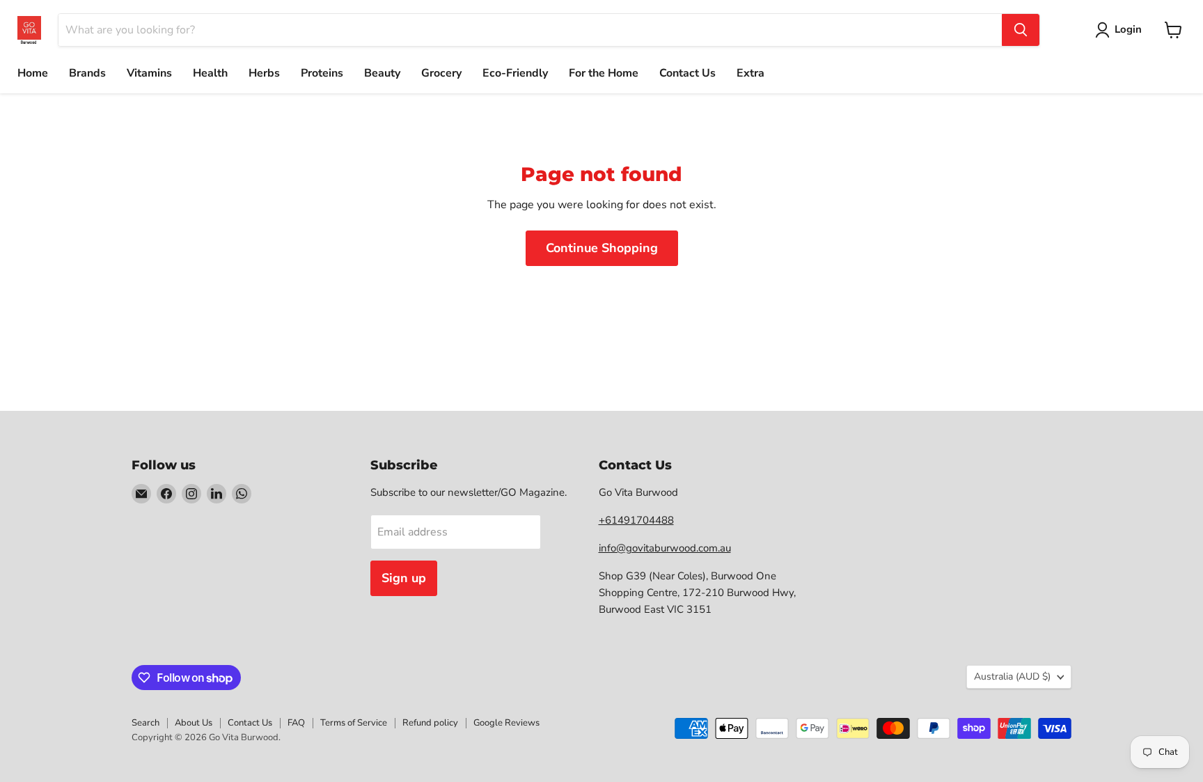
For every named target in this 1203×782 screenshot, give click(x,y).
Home (32, 73)
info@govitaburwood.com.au (665, 548)
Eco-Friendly (515, 73)
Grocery (441, 73)
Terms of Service (353, 723)
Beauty (382, 73)
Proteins (322, 73)
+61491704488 (636, 520)
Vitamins (149, 73)
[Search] (1020, 30)
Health (210, 73)
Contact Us (687, 73)
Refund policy (430, 723)
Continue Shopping (602, 248)
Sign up (404, 578)
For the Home (603, 73)
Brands (87, 73)
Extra (750, 73)
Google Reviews (506, 723)
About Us (193, 723)
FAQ (296, 723)
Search (145, 723)
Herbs (264, 73)
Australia (1012, 676)
